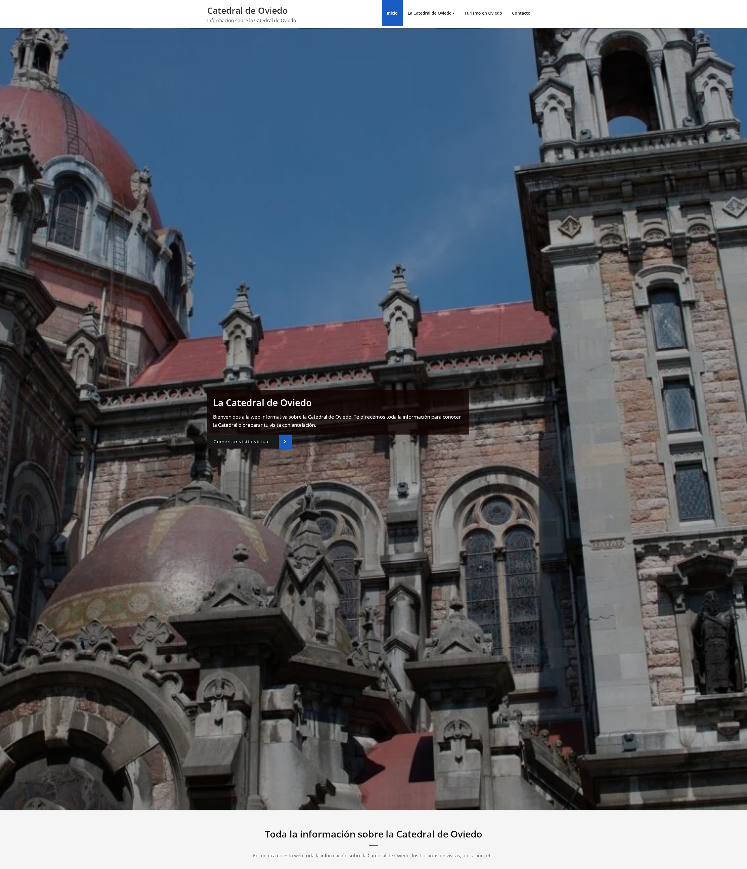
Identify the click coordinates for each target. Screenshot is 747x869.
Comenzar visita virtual (242, 441)
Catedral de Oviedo (247, 10)
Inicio (392, 13)
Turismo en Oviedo (483, 13)
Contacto (521, 13)
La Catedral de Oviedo (430, 13)
